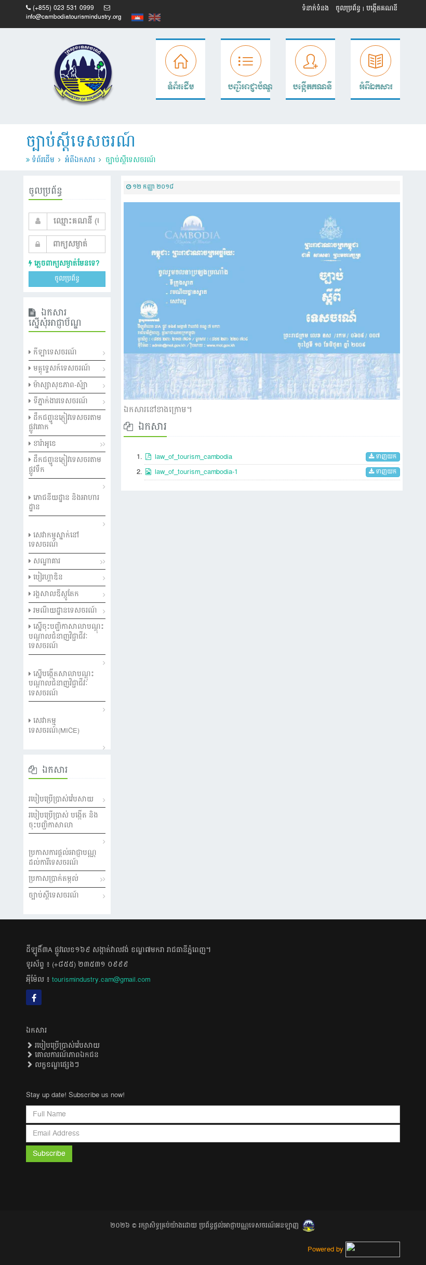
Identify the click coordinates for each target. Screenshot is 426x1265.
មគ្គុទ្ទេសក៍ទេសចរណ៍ (60, 368)
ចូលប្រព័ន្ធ (348, 9)
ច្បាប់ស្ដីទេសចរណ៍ (54, 895)
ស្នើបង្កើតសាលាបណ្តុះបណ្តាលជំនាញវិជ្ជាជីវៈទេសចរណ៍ (61, 684)
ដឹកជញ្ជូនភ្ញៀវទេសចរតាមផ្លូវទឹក (65, 465)
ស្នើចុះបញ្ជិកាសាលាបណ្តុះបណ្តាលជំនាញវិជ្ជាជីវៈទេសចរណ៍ (66, 636)
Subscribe (49, 1154)
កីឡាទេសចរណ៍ (54, 352)
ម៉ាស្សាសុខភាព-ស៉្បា (59, 385)
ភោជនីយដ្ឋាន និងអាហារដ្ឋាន (64, 503)
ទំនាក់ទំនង (315, 9)
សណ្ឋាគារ (45, 561)
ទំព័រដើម (43, 160)
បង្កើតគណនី (381, 9)
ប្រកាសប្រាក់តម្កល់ (53, 879)
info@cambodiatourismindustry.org (74, 17)
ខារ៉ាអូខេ (43, 444)
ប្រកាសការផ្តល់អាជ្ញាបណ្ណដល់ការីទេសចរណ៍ (63, 858)
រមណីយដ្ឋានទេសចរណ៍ (64, 610)
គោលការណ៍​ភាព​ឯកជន (66, 1055)
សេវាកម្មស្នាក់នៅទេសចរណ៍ (54, 540)
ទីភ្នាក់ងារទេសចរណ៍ (59, 401)
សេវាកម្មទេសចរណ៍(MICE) (54, 726)
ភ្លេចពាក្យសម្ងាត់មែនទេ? (65, 263)
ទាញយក (385, 457)
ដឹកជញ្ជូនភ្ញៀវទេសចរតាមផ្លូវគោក (65, 423)
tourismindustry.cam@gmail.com (101, 979)
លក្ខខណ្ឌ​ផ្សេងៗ (56, 1065)
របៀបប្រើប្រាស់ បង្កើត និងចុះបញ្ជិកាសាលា (63, 820)
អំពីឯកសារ (80, 160)
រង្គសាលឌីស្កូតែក (55, 594)
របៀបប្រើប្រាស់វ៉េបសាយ (61, 799)
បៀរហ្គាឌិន (47, 577)
